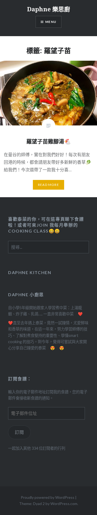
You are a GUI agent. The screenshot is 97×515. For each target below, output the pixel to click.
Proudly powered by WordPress (47, 497)
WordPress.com (63, 503)
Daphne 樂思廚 (48, 9)
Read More (48, 185)
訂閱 (19, 432)
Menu (50, 22)
